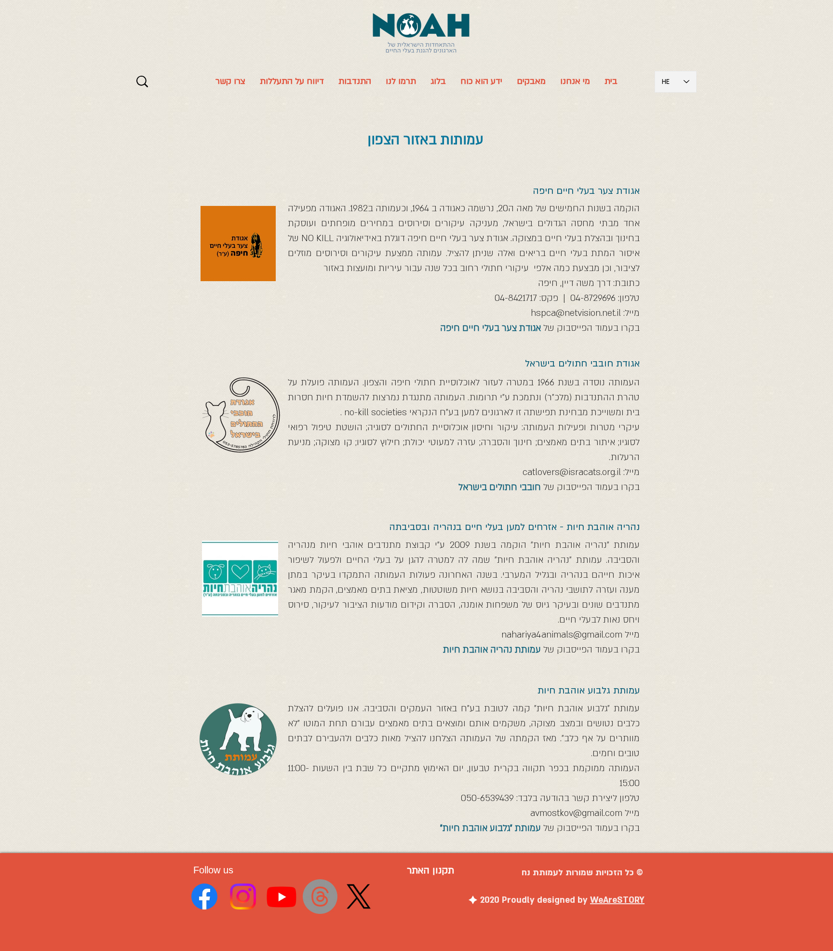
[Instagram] (243, 896)
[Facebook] (204, 896)
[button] (481, 81)
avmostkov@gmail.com (576, 813)
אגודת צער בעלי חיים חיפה (490, 328)
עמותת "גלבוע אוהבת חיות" (490, 828)
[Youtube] (281, 896)
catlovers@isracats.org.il (572, 472)
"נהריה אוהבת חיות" (572, 545)
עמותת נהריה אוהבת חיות (492, 650)
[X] (358, 896)
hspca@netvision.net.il (576, 313)
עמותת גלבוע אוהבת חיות (588, 690)
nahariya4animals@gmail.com (561, 635)
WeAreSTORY (617, 900)
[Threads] (320, 896)
